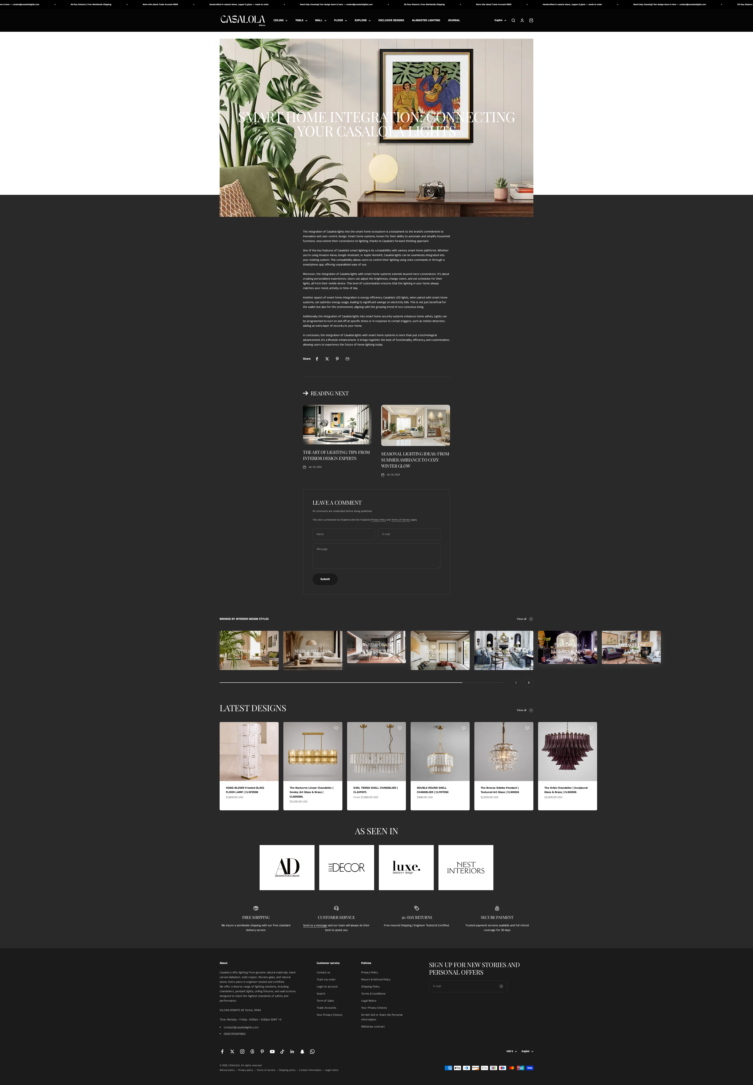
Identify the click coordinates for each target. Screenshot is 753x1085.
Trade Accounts (326, 1008)
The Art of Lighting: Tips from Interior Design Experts (336, 455)
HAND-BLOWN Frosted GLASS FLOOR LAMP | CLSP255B (245, 790)
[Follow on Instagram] (242, 1051)
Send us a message (315, 925)
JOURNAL (454, 20)
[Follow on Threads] (252, 1051)
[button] (272, 728)
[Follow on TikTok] (282, 1051)
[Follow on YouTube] (272, 1051)
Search (321, 994)
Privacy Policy (378, 520)
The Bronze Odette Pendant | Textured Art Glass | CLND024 (500, 790)
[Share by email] (347, 359)
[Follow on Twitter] (232, 1051)
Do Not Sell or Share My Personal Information (381, 1017)
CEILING (279, 20)
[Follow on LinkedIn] (292, 1051)
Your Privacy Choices (329, 1015)
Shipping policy (287, 1070)
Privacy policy (245, 1070)
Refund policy (227, 1070)
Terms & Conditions (373, 994)
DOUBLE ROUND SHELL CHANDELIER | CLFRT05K (433, 790)
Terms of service (266, 1070)
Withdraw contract (373, 1027)
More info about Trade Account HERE (340, 4)
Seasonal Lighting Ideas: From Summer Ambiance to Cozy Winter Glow (415, 460)
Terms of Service (400, 520)
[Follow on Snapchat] (302, 1051)
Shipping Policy (370, 987)
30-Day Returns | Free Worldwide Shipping (271, 4)
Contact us (323, 972)
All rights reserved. (251, 1065)
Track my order (326, 979)
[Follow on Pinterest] (262, 1051)
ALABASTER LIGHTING (426, 20)
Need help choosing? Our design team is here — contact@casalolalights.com (183, 4)
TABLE (299, 20)
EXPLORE (361, 20)
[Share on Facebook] (317, 359)
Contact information (310, 1070)
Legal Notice (368, 1001)
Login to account (327, 987)
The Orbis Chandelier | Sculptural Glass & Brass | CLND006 (566, 790)
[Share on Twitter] (327, 359)
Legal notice (331, 1070)
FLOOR (338, 20)
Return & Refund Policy (375, 979)
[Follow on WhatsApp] (312, 1051)
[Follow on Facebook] (222, 1051)
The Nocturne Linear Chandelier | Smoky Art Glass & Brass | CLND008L (311, 792)
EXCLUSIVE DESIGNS (391, 20)
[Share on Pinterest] (337, 359)
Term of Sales (325, 1001)
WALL (318, 20)
